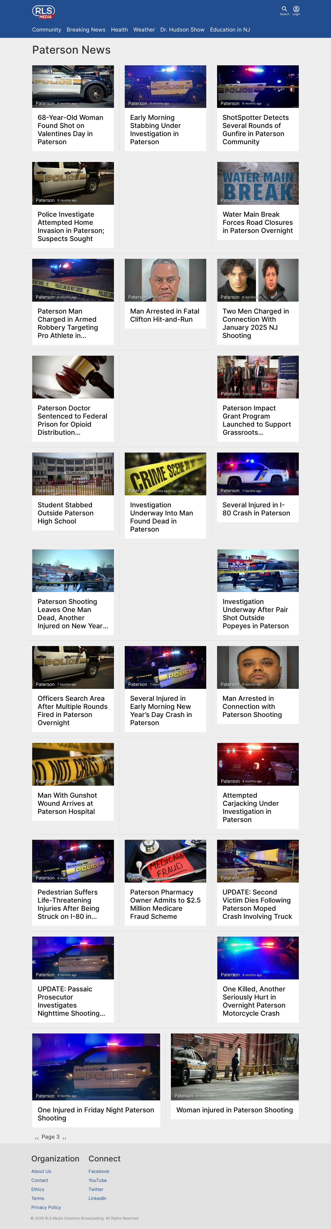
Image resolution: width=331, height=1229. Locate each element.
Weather (144, 29)
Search (285, 14)
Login (296, 14)
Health (119, 29)
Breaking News (86, 29)
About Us (41, 1171)
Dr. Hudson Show (182, 29)
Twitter (95, 1189)
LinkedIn (97, 1198)
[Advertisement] (165, 196)
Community (46, 29)
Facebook (98, 1171)
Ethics (37, 1189)
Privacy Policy (46, 1207)
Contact (39, 1180)
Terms (37, 1198)
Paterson (45, 103)
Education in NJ (230, 29)
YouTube (97, 1180)
